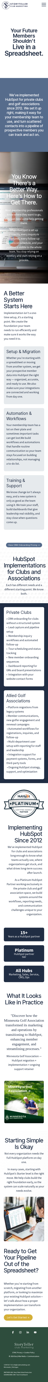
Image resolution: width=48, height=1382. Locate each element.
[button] (44, 4)
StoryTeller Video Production (23, 1372)
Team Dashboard (22, 1375)
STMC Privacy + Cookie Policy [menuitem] (23, 1352)
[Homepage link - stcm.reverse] (24, 1348)
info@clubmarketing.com (21, 1365)
